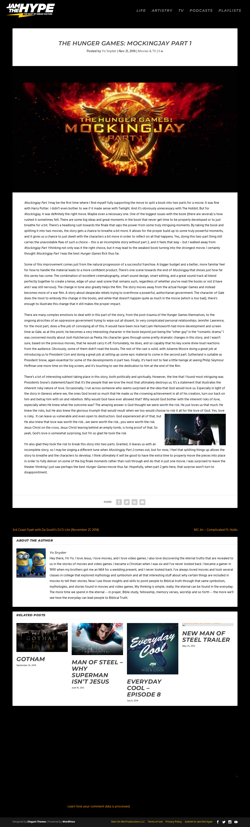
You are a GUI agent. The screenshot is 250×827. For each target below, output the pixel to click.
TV (181, 11)
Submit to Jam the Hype (198, 822)
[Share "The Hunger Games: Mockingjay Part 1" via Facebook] (119, 502)
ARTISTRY (162, 11)
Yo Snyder (109, 51)
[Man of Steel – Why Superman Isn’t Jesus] (97, 639)
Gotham (30, 659)
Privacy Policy (174, 822)
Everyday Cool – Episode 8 (144, 688)
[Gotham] (42, 637)
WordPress (68, 822)
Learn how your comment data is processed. (99, 806)
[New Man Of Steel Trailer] (208, 624)
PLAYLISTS (230, 11)
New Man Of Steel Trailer (206, 636)
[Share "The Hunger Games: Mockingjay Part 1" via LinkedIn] (134, 502)
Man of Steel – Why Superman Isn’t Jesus (97, 672)
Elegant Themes (37, 822)
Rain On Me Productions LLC (128, 822)
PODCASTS (201, 11)
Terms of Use (155, 822)
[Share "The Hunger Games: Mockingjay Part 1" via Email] (142, 502)
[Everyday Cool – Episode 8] (152, 648)
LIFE (141, 11)
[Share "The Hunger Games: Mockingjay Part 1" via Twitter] (127, 502)
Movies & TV (147, 51)
